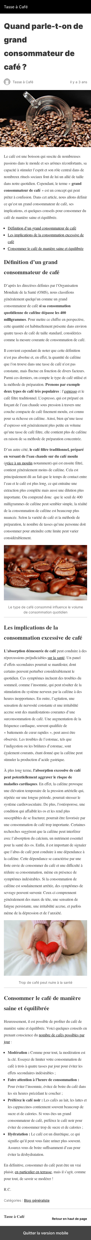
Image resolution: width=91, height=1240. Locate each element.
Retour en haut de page (69, 1219)
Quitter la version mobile (45, 1233)
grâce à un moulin (19, 462)
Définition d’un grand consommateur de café (42, 228)
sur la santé (56, 657)
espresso (70, 391)
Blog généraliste (37, 1200)
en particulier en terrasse (33, 1171)
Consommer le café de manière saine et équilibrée (45, 248)
